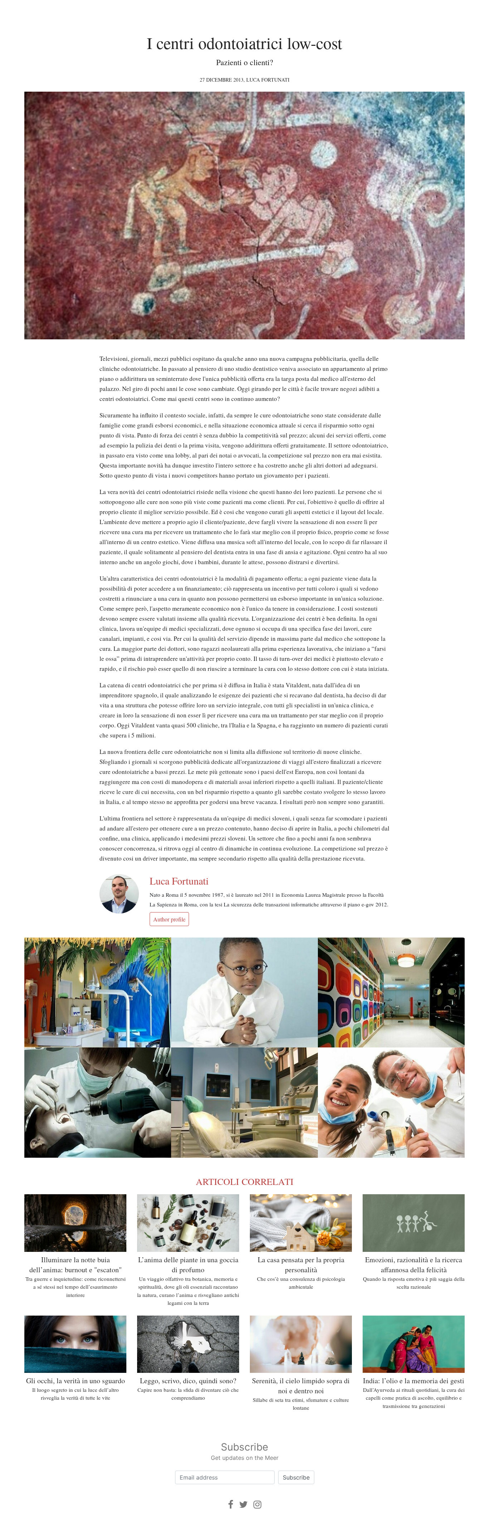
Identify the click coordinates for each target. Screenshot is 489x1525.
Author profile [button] (169, 919)
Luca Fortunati (268, 79)
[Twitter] (243, 1504)
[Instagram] (257, 1504)
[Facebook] (230, 1504)
